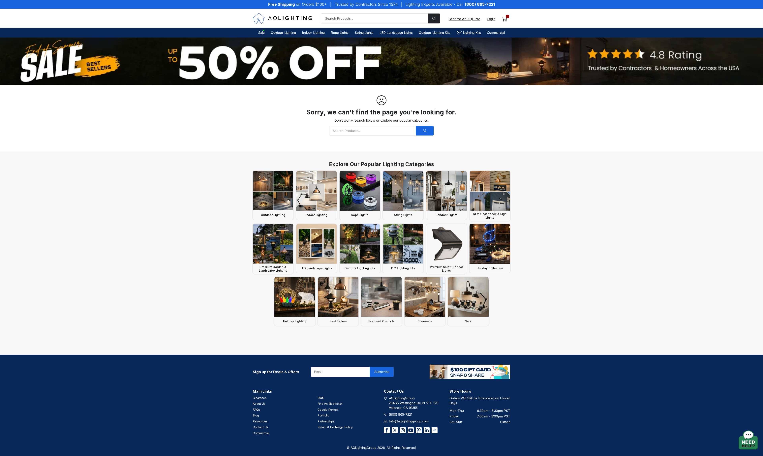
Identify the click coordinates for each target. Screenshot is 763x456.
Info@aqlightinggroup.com (409, 421)
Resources (260, 421)
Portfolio (323, 415)
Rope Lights (340, 33)
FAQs (256, 409)
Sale (261, 33)
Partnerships (326, 421)
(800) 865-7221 (400, 414)
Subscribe (381, 372)
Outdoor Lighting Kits (434, 33)
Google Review (328, 409)
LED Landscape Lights (396, 33)
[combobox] (380, 18)
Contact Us (260, 427)
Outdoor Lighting (283, 33)
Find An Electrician (330, 404)
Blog (256, 415)
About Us (259, 404)
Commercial (496, 33)
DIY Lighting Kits (468, 33)
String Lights (364, 33)
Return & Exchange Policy (335, 427)
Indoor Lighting (313, 33)
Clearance (260, 398)
